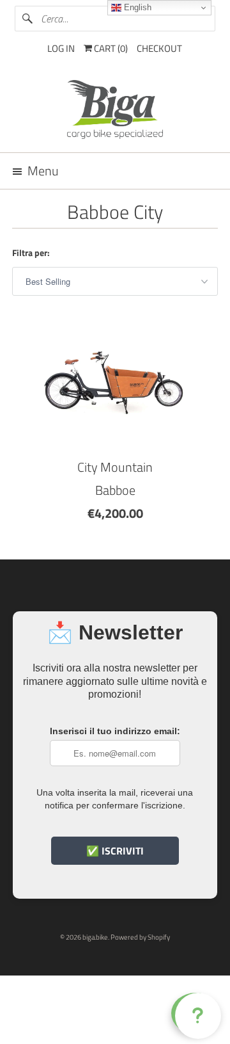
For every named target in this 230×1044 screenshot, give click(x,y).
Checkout (159, 48)
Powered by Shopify (140, 937)
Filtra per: (31, 252)
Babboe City (115, 212)
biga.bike (95, 937)
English (136, 7)
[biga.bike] (115, 111)
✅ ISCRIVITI (115, 850)
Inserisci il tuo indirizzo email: (115, 731)
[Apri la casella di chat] (195, 1013)
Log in (61, 48)
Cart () (110, 48)
